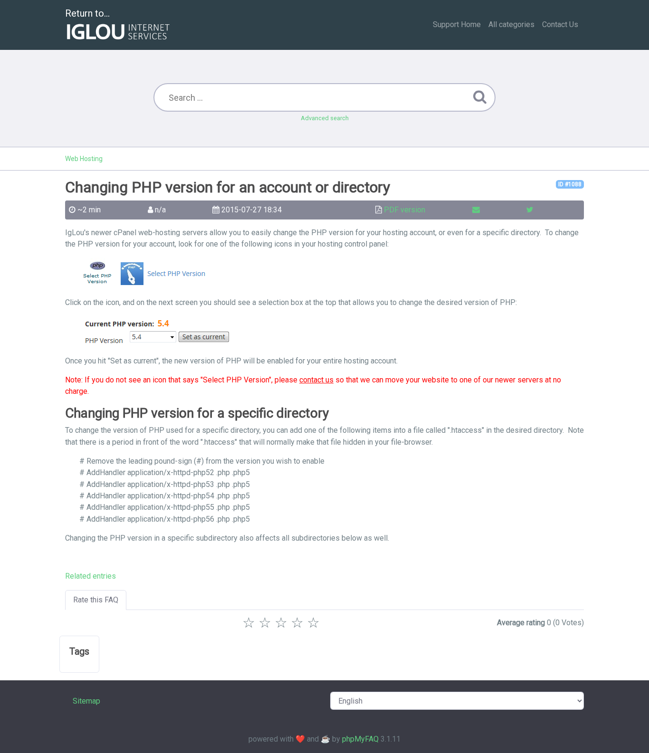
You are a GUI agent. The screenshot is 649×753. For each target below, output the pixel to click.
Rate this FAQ (95, 599)
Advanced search (325, 118)
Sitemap (86, 700)
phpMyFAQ (360, 738)
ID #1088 (570, 184)
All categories (511, 24)
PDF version (404, 209)
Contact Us (560, 24)
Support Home (457, 24)
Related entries (90, 576)
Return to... (87, 13)
